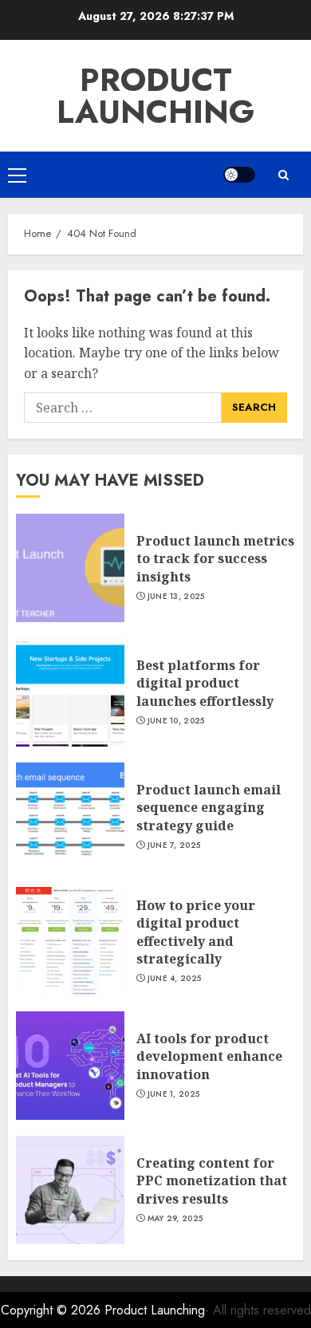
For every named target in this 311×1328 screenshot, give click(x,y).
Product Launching (155, 96)
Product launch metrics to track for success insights (215, 558)
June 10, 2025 (176, 721)
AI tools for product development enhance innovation (209, 1056)
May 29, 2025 (175, 1218)
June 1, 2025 (174, 1094)
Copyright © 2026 (52, 1310)
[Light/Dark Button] (239, 175)
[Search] (283, 175)
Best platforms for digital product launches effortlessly (205, 683)
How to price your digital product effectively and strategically (195, 931)
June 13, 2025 (176, 596)
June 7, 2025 (174, 845)
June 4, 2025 (175, 978)
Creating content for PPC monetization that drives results (211, 1181)
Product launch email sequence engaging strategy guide (208, 807)
